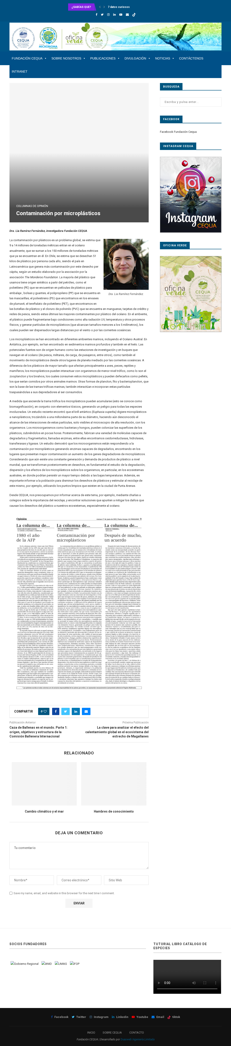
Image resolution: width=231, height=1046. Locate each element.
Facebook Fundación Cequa (178, 131)
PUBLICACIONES (103, 58)
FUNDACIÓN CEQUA (27, 58)
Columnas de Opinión (32, 206)
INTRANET (20, 71)
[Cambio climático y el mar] (44, 784)
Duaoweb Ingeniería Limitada (138, 1039)
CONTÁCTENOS (191, 58)
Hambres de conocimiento (114, 811)
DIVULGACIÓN (135, 58)
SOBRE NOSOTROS (66, 58)
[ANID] (46, 964)
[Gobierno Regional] (24, 964)
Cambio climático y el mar (44, 811)
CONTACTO (136, 1032)
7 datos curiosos (119, 7)
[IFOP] (75, 964)
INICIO (91, 1032)
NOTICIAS (162, 58)
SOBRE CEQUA (112, 1032)
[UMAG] (61, 964)
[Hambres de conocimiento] (113, 784)
